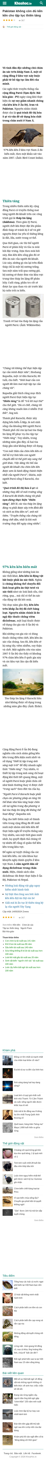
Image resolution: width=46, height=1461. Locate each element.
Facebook (36, 1453)
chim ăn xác (27, 925)
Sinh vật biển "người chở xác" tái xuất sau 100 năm (24, 962)
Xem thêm (38, 1137)
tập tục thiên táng (11, 928)
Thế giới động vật (14, 27)
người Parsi (26, 928)
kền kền (16, 925)
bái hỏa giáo (8, 931)
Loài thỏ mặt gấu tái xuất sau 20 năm (21, 957)
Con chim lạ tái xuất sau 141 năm (20, 941)
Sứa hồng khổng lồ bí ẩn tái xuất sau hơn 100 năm (24, 952)
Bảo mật (18, 1453)
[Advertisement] (23, 47)
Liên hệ (26, 1453)
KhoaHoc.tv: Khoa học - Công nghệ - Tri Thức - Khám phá (23, 3)
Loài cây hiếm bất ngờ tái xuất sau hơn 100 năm (22, 969)
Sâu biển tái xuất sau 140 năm (19, 947)
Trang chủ (8, 1453)
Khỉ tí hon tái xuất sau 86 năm (18, 944)
